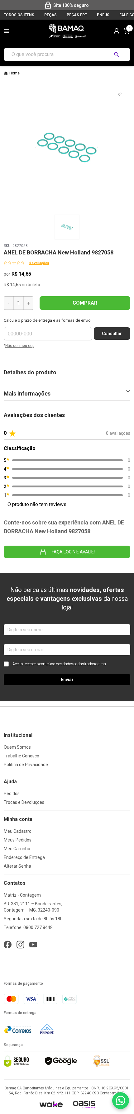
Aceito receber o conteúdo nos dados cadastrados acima (59, 663)
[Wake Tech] (51, 1104)
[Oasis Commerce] (84, 1104)
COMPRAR (85, 303)
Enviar (67, 679)
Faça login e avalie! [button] (73, 551)
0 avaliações (39, 263)
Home (14, 73)
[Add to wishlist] (119, 94)
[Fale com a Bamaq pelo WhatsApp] (120, 1100)
